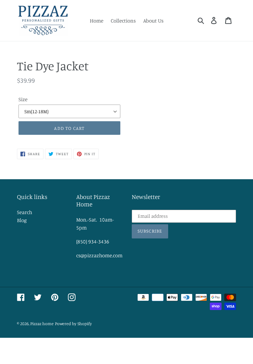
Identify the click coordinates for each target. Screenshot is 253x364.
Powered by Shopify (73, 323)
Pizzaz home (42, 323)
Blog (22, 220)
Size (23, 99)
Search (24, 212)
